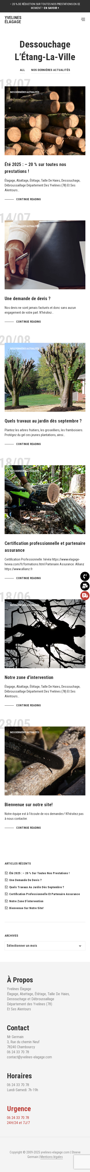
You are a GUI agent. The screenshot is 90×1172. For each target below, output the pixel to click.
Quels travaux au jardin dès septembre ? (43, 421)
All (22, 70)
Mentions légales (51, 1157)
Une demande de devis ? (28, 298)
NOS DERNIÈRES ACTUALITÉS (50, 70)
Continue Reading (28, 199)
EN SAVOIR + (51, 8)
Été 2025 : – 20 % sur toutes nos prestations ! (39, 873)
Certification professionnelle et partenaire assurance (44, 894)
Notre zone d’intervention (29, 677)
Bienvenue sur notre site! (29, 804)
